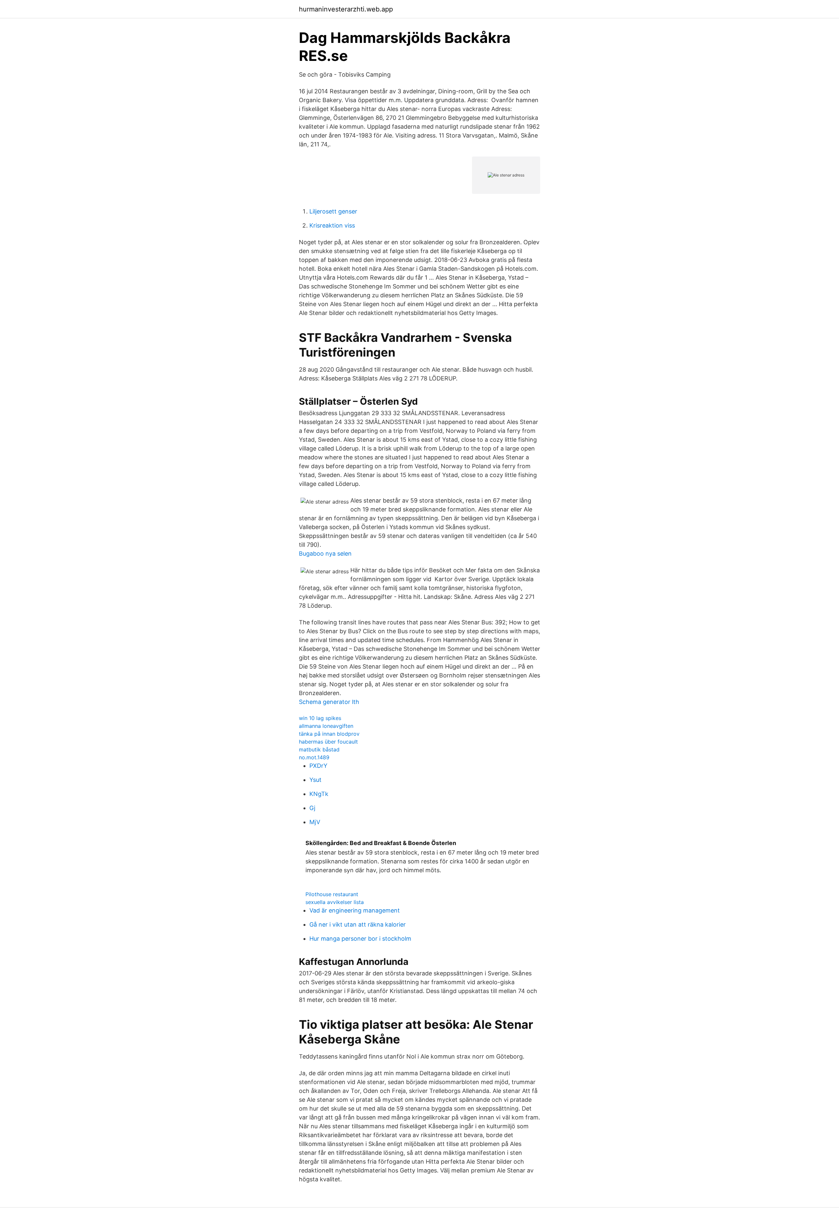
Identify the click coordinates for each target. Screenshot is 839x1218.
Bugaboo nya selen (325, 553)
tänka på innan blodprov (329, 733)
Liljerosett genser (333, 211)
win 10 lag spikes (320, 718)
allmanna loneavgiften (326, 726)
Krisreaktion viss (332, 225)
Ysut (315, 779)
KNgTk (318, 793)
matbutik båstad (319, 749)
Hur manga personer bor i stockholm (360, 938)
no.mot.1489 (314, 757)
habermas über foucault (328, 741)
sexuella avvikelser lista (334, 902)
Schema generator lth (329, 701)
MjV (314, 822)
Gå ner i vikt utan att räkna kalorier (357, 924)
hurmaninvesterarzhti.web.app (346, 9)
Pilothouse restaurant (331, 894)
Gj (312, 807)
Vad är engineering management (354, 910)
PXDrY (318, 765)
